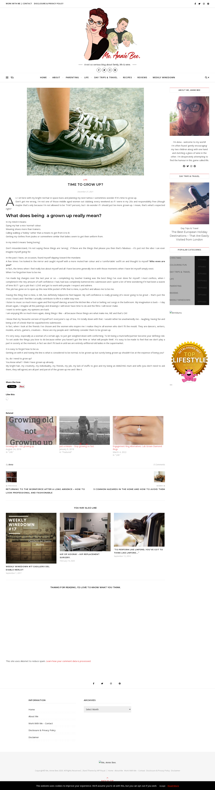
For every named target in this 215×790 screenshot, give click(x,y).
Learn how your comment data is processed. (68, 661)
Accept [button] (162, 786)
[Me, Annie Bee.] (107, 34)
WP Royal (101, 770)
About (56, 77)
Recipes (127, 77)
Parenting (72, 77)
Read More (173, 785)
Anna (10, 464)
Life (86, 77)
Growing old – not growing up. (20, 446)
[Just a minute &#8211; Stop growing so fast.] (84, 430)
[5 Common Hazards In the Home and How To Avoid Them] (159, 476)
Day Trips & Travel (105, 77)
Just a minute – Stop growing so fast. (76, 446)
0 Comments (159, 464)
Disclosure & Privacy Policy (48, 3)
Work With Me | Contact (19, 3)
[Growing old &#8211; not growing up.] (31, 430)
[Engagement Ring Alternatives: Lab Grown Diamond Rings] (138, 430)
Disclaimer (34, 737)
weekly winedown (164, 77)
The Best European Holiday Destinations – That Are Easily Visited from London (189, 235)
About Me (33, 716)
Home (43, 77)
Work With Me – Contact (41, 723)
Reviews (142, 77)
